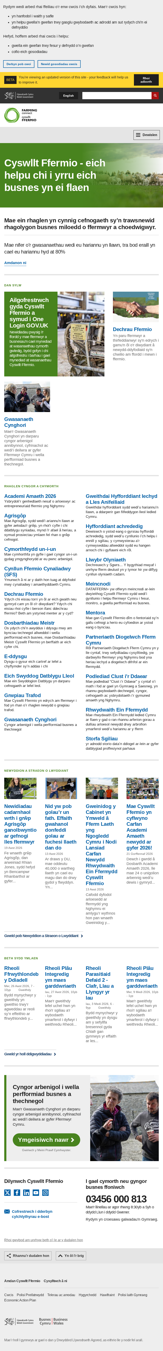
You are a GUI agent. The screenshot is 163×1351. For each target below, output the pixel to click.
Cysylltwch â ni (55, 1281)
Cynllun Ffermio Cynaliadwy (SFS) (37, 571)
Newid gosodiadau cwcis (59, 64)
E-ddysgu (15, 656)
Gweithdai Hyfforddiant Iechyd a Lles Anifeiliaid (121, 499)
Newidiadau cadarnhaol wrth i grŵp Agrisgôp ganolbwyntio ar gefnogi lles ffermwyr (20, 824)
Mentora (95, 613)
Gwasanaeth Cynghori (18, 422)
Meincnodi (98, 584)
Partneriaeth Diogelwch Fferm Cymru (121, 640)
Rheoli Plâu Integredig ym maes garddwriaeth (60, 977)
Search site (155, 95)
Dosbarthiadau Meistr (29, 623)
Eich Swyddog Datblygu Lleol (39, 676)
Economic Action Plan (20, 1300)
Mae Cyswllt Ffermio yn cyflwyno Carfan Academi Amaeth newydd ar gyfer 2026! (140, 827)
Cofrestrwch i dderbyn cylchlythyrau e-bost (32, 1214)
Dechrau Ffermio (132, 329)
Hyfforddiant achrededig (114, 526)
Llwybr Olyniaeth (106, 560)
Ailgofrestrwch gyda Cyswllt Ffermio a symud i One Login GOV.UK (29, 313)
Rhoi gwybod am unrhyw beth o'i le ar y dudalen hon (43, 1240)
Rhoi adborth (146, 80)
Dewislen (150, 135)
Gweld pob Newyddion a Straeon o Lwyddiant (41, 936)
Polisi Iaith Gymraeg (132, 1295)
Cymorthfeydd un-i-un (30, 549)
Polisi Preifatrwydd (30, 1295)
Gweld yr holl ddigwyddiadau (27, 1054)
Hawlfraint (107, 1295)
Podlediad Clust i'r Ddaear (116, 676)
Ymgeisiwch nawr (43, 1140)
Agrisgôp (15, 515)
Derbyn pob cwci (19, 64)
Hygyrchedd (87, 1295)
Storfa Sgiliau (102, 738)
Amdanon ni (15, 263)
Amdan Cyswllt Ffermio (22, 1281)
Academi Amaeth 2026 (30, 496)
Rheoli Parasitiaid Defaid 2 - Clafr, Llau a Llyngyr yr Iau (100, 983)
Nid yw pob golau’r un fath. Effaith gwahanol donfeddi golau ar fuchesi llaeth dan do (60, 827)
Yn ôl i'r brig (74, 1256)
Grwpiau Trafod (22, 695)
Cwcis (8, 1295)
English (68, 95)
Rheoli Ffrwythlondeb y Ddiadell (21, 974)
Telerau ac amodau (61, 1295)
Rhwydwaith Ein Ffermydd (117, 710)
